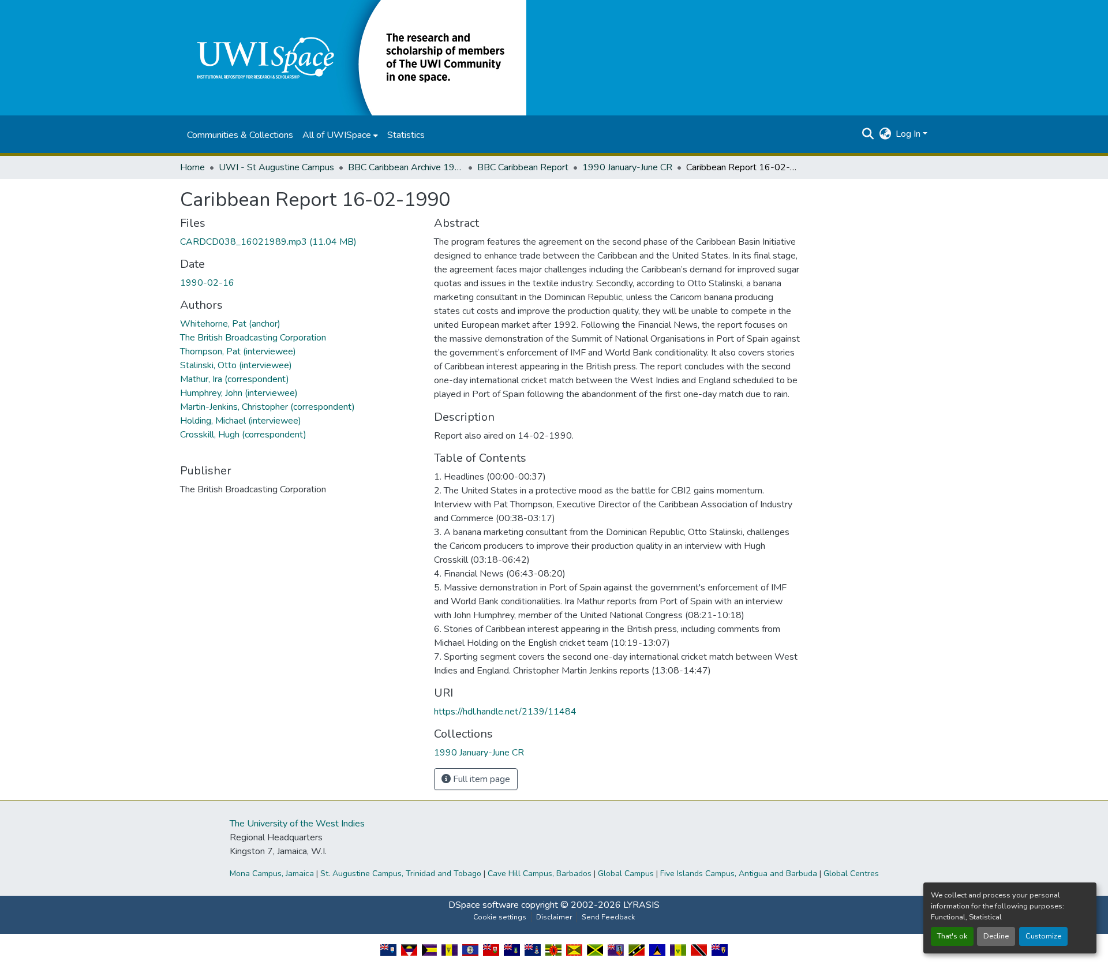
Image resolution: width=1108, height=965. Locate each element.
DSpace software (483, 905)
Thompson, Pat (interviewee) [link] (238, 351)
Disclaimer (554, 917)
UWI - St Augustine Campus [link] (276, 167)
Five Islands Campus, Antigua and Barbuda (738, 873)
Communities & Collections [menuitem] (240, 135)
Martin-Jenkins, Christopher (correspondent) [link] (267, 407)
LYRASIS (641, 905)
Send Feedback (608, 917)
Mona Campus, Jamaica (272, 873)
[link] (300, 242)
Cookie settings (499, 917)
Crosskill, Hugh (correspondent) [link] (243, 434)
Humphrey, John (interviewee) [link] (239, 393)
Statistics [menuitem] (406, 135)
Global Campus (626, 873)
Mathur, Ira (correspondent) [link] (234, 379)
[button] (353, 57)
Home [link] (192, 167)
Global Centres (851, 873)
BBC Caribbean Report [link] (522, 167)
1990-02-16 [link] (207, 282)
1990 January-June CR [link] (627, 167)
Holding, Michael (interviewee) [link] (240, 420)
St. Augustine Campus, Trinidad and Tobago (400, 873)
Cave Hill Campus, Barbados (540, 873)
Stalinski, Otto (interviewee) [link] (236, 365)
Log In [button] (909, 134)
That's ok (952, 936)
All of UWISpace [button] (336, 135)
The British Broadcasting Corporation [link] (253, 337)
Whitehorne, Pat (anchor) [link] (230, 323)
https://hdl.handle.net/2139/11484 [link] (505, 711)
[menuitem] (340, 135)
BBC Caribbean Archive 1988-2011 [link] (405, 167)
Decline (996, 936)
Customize (1043, 936)
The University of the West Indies (297, 823)
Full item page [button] (480, 779)
